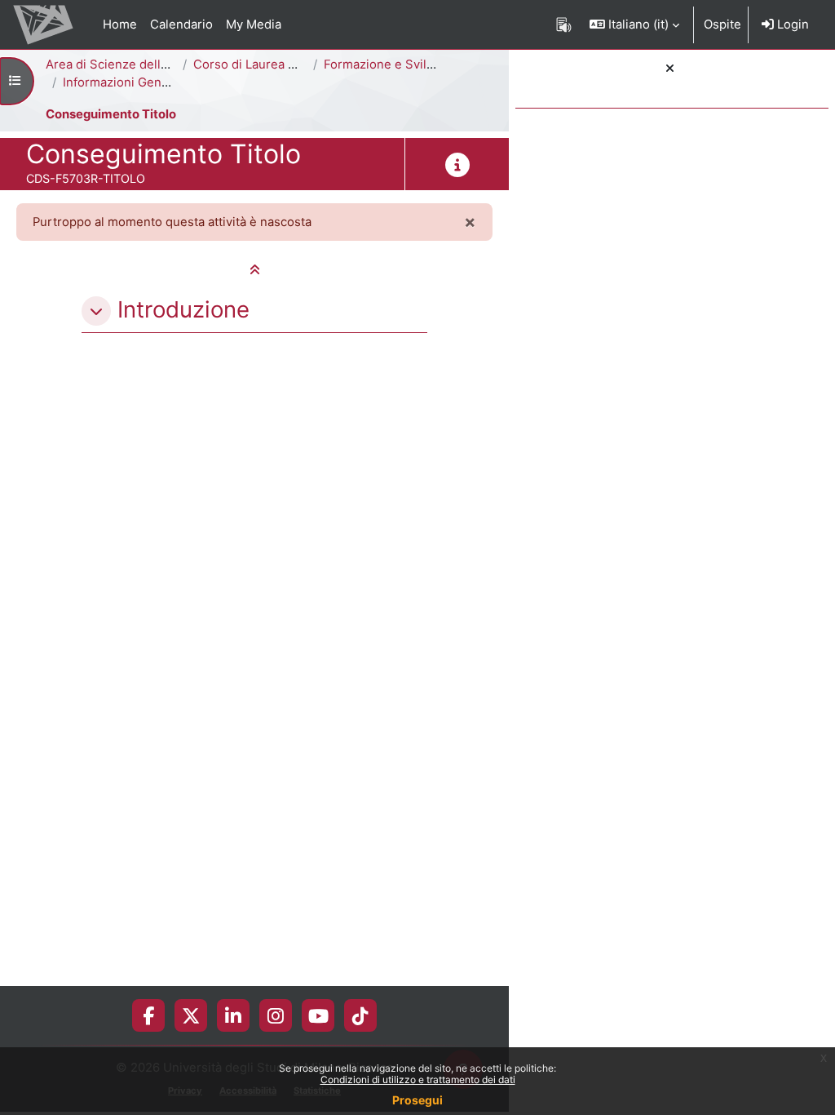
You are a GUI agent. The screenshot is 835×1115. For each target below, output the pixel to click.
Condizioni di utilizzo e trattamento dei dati (417, 1079)
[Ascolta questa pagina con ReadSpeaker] (564, 24)
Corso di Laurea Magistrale (270, 64)
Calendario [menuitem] (181, 24)
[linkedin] (233, 1015)
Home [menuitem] (120, 24)
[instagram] (275, 1015)
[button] (634, 24)
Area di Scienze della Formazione (142, 64)
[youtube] (318, 1015)
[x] (191, 1015)
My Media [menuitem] (253, 24)
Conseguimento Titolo (111, 114)
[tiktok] (360, 1015)
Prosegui (417, 1100)
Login (791, 24)
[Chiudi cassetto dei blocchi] (669, 68)
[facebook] (148, 1015)
